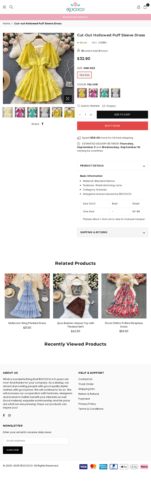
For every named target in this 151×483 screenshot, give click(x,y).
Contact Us (85, 379)
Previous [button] (6, 68)
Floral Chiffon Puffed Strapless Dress (124, 324)
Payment (84, 399)
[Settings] (138, 7)
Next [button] (70, 68)
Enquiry (111, 106)
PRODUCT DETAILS (92, 165)
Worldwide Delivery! (75, 17)
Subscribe (12, 450)
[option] (75, 17)
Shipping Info (86, 389)
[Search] (11, 7)
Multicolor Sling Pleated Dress (27, 323)
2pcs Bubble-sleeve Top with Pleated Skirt (75, 324)
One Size (84, 75)
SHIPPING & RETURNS (93, 232)
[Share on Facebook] (42, 123)
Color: (87, 84)
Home (6, 23)
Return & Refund (88, 394)
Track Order (86, 384)
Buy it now (112, 126)
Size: (86, 68)
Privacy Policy (87, 404)
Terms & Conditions (90, 409)
